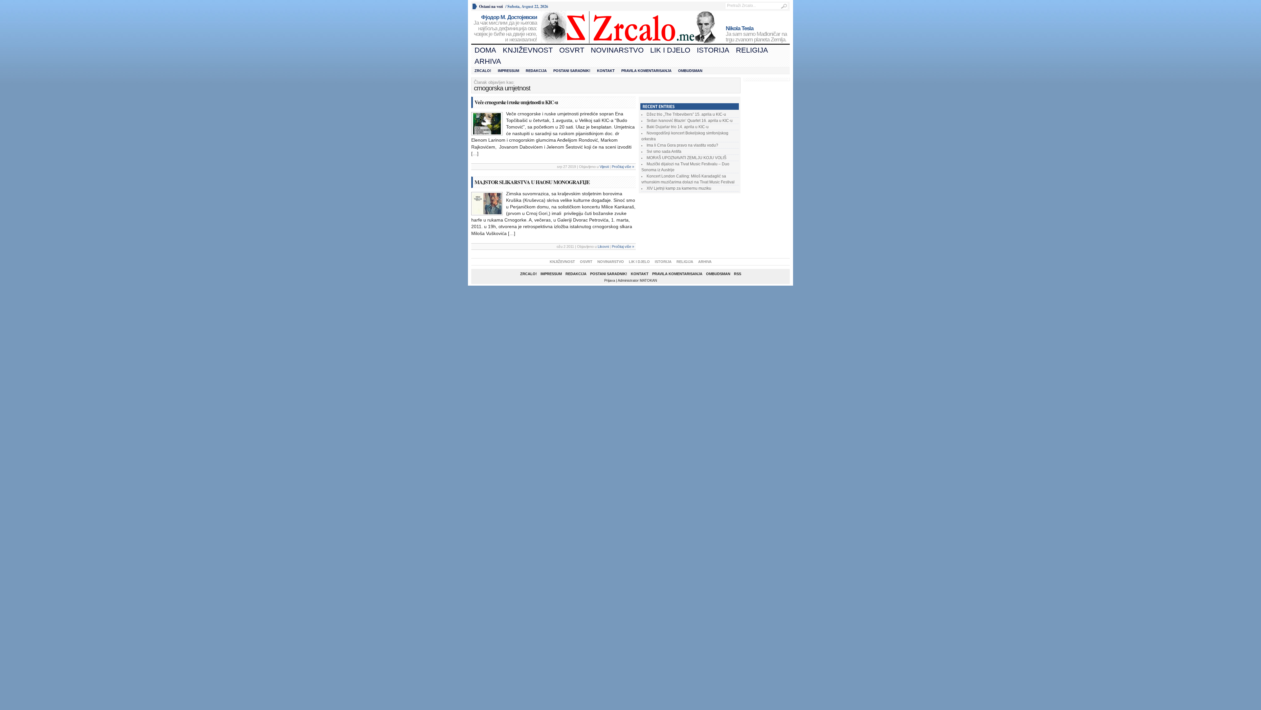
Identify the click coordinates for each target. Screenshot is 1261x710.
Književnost (528, 50)
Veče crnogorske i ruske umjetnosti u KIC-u (516, 102)
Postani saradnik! (571, 71)
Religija (752, 50)
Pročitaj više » (623, 167)
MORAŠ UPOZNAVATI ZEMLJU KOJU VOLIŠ (686, 158)
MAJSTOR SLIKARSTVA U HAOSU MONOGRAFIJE (532, 182)
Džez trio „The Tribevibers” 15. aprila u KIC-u (686, 114)
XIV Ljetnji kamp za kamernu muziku (679, 188)
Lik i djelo (670, 50)
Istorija (713, 50)
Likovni (603, 246)
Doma (485, 50)
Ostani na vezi (491, 6)
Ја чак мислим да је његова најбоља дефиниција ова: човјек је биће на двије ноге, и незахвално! (505, 28)
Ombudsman (690, 71)
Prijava (609, 280)
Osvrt (571, 50)
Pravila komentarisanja (646, 71)
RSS (737, 274)
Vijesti (604, 167)
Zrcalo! (483, 71)
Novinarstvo (617, 50)
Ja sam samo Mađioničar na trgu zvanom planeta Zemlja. (756, 34)
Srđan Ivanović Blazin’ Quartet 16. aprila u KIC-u (690, 121)
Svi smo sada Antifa (664, 152)
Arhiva (488, 61)
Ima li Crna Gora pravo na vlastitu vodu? (682, 145)
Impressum (508, 71)
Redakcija (536, 71)
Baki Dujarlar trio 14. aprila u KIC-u (678, 127)
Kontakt (606, 71)
